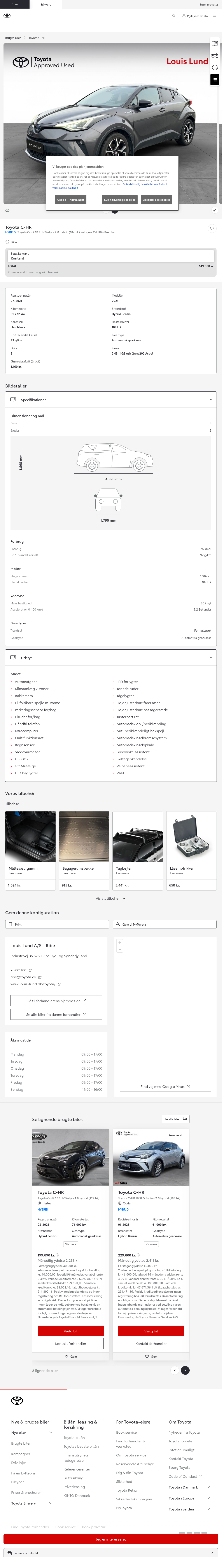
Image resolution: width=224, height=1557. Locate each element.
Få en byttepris (23, 1472)
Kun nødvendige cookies (119, 199)
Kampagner (20, 1453)
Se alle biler (172, 1119)
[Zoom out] (120, 949)
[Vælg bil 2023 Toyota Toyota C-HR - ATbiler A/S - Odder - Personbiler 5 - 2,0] (151, 1157)
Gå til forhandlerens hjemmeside (57, 1002)
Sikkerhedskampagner (134, 1498)
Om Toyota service (131, 1454)
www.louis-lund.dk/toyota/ (35, 983)
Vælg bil (70, 1330)
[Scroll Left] (174, 1370)
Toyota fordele (180, 1440)
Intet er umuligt (181, 1449)
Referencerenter (77, 1468)
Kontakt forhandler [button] (70, 1343)
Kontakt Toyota (181, 1458)
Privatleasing (74, 1486)
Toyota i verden (181, 1508)
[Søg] (174, 16)
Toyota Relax (126, 1489)
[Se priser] (215, 43)
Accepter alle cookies (156, 199)
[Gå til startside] (7, 15)
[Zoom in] (120, 942)
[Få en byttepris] (215, 67)
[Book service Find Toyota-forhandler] (215, 80)
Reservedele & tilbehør (135, 1463)
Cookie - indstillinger (70, 199)
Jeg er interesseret (111, 1538)
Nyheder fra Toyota (184, 1431)
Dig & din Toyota (129, 1472)
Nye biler (18, 1432)
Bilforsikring (73, 1477)
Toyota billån (74, 1437)
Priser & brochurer (26, 1492)
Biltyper (17, 1481)
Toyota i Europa (181, 1497)
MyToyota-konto (197, 16)
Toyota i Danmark (183, 1486)
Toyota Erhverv (23, 1502)
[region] (166, 1017)
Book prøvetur (209, 4)
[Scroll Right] (185, 1370)
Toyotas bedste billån (81, 1446)
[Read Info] (57, 1255)
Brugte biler (21, 1442)
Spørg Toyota (179, 1467)
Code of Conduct (185, 1476)
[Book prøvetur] (215, 55)
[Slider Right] (105, 1157)
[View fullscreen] (214, 210)
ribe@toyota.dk (26, 976)
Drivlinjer (18, 1462)
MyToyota (124, 1507)
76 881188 (21, 969)
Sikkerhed (124, 1481)
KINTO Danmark (77, 1495)
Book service (126, 1431)
